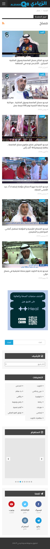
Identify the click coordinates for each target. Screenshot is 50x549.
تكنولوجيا (38, 396)
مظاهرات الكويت (36, 418)
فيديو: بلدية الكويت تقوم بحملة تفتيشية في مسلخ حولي (26, 272)
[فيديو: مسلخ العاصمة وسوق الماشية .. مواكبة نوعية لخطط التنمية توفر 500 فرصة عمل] (25, 86)
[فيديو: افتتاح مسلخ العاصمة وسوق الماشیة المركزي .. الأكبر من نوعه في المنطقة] (25, 44)
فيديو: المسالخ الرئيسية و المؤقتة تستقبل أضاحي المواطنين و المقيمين (26, 230)
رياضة (40, 402)
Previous (8, 459)
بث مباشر (19, 391)
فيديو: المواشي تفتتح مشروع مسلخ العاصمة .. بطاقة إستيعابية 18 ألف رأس (27, 146)
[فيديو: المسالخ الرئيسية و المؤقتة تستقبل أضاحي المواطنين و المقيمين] (25, 212)
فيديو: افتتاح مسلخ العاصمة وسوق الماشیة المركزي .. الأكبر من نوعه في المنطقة (28, 61)
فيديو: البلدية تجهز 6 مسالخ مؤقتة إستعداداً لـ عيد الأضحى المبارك (26, 188)
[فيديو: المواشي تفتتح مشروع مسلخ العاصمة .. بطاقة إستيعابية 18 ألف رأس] (25, 128)
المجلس (19, 385)
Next (42, 459)
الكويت (42, 32)
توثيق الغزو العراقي (15, 412)
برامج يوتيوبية (17, 402)
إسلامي (39, 412)
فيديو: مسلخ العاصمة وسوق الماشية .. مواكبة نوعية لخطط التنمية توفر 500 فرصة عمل (27, 103)
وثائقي (19, 396)
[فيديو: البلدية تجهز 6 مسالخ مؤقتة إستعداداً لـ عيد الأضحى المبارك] (25, 170)
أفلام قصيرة (17, 407)
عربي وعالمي (37, 391)
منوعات (39, 407)
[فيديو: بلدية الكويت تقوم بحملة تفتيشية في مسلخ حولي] (25, 254)
